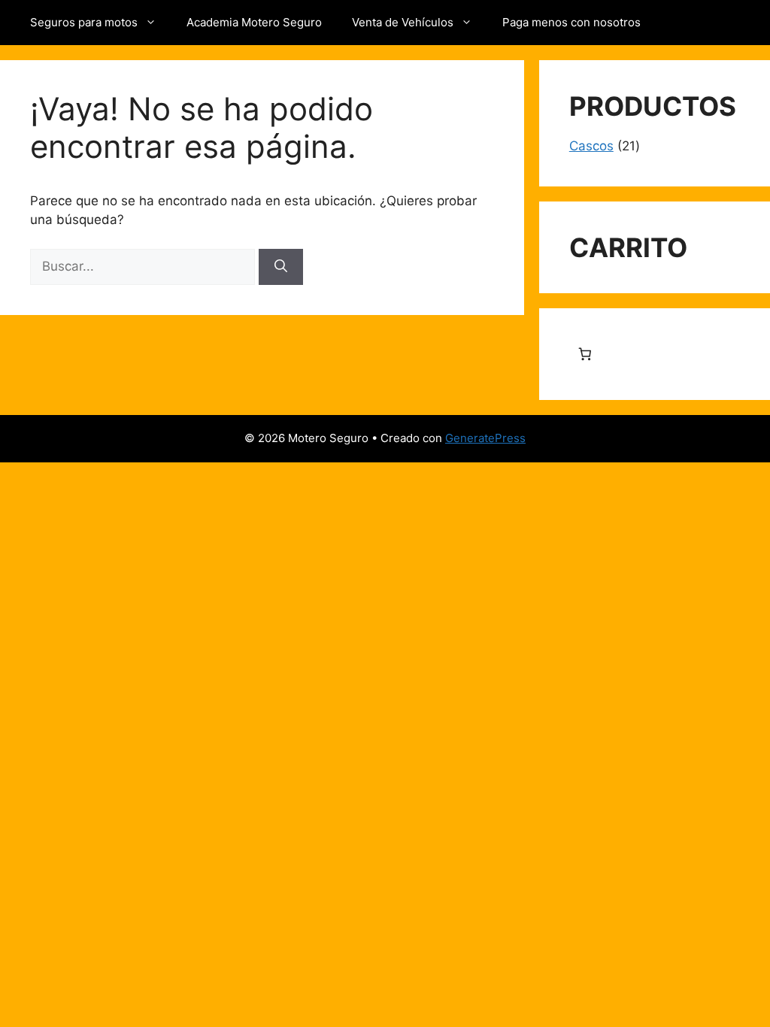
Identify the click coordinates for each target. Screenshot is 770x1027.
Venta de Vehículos (402, 22)
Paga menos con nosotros (571, 22)
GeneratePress (485, 438)
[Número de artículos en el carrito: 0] (585, 354)
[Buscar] (281, 267)
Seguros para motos (84, 22)
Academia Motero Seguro (254, 22)
